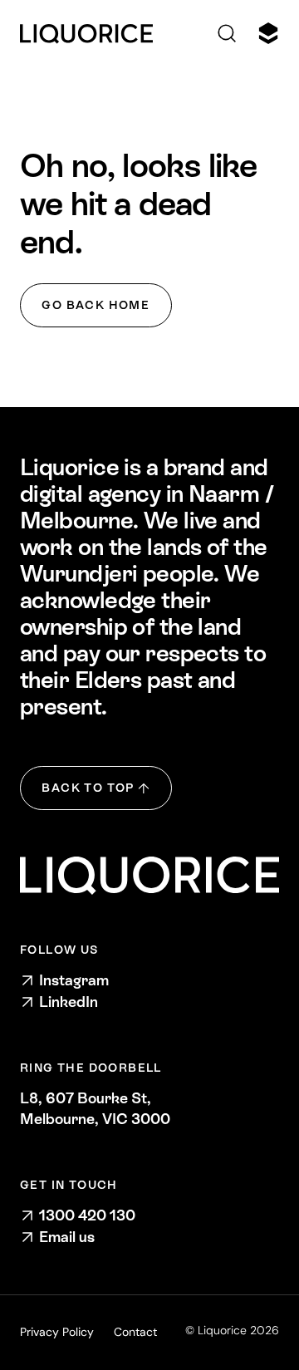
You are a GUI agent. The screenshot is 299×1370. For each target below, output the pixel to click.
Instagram (74, 980)
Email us (67, 1236)
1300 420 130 (87, 1215)
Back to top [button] (88, 787)
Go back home (96, 305)
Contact (135, 1331)
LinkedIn (68, 1001)
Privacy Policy (57, 1331)
